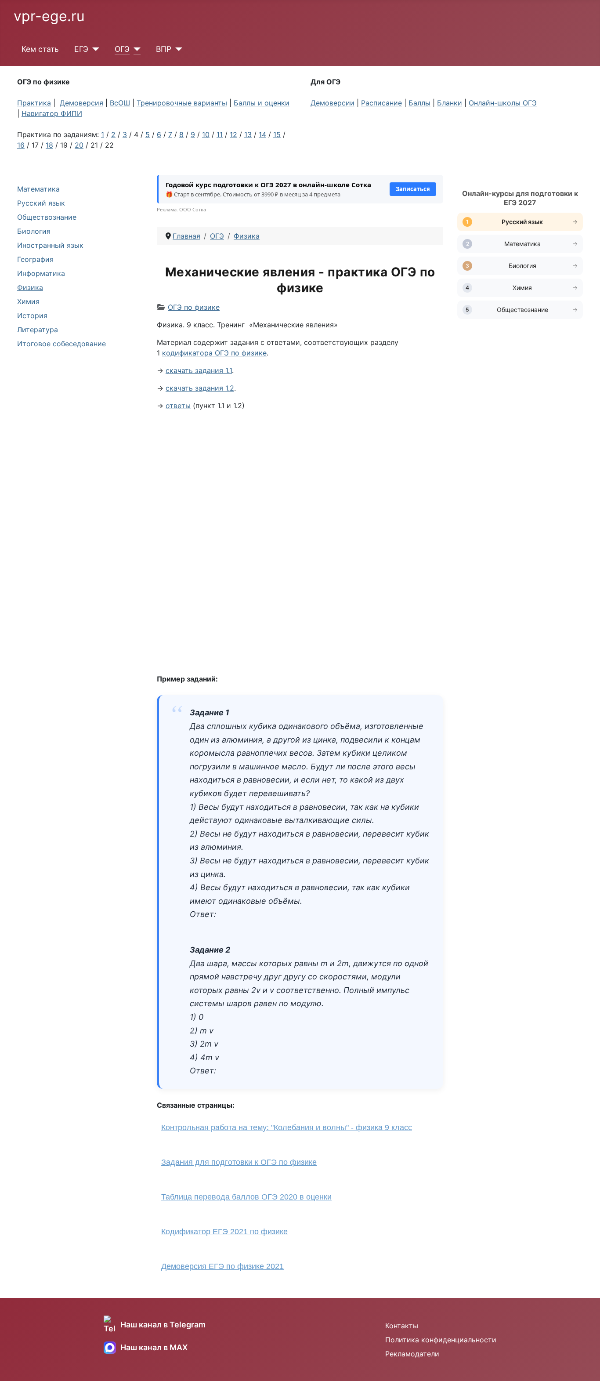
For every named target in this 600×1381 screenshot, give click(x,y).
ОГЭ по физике (194, 307)
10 (206, 134)
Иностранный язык (50, 245)
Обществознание (46, 217)
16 (21, 145)
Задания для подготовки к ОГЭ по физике (239, 1162)
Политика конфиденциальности (440, 1339)
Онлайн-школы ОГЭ (503, 102)
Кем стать (40, 49)
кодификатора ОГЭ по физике (214, 352)
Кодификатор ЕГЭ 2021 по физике (224, 1231)
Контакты (401, 1325)
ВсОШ (120, 102)
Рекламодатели (412, 1353)
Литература (37, 329)
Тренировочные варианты (182, 102)
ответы (178, 405)
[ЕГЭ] (93, 49)
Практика (34, 102)
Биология (34, 231)
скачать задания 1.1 (199, 370)
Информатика (41, 273)
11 (220, 134)
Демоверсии (332, 102)
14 (262, 134)
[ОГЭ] (135, 49)
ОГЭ (122, 49)
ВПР (163, 49)
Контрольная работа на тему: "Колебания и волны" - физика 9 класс (286, 1127)
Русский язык (41, 203)
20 (79, 145)
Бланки (449, 102)
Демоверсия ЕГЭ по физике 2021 (222, 1266)
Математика (38, 189)
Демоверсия (81, 102)
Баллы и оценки (261, 102)
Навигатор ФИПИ (52, 113)
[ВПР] (176, 49)
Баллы (419, 102)
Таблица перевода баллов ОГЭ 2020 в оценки (246, 1197)
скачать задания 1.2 (200, 388)
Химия (28, 301)
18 (49, 145)
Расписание (381, 102)
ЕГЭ (81, 49)
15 (277, 134)
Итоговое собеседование (61, 343)
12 (233, 134)
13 (248, 134)
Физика (30, 287)
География (35, 259)
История (32, 315)
